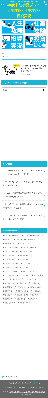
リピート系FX (39, 275)
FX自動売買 (37, 235)
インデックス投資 (28, 251)
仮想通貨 (8, 287)
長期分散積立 (9, 303)
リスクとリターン (29, 271)
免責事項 (22, 387)
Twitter (38, 383)
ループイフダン (30, 279)
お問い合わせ (10, 387)
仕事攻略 (35, 283)
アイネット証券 (10, 251)
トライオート (9, 259)
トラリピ (24, 259)
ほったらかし (9, 243)
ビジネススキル (10, 267)
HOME (5, 377)
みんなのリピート (29, 247)
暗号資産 (8, 295)
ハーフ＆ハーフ (29, 263)
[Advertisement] (24, 129)
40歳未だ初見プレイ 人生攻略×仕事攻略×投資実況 (24, 10)
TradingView (31, 239)
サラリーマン (9, 255)
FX (26, 235)
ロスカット (9, 283)
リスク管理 (9, 275)
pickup (7, 239)
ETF (16, 235)
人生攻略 (22, 283)
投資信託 (21, 287)
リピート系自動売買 (12, 279)
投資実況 (8, 291)
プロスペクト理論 (11, 271)
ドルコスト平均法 (11, 263)
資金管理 (8, 299)
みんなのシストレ (11, 247)
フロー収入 (26, 267)
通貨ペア (21, 299)
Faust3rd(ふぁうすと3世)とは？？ (21, 383)
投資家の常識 (23, 291)
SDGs (19, 239)
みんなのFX (25, 243)
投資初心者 (34, 287)
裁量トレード (22, 295)
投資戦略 (37, 291)
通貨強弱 (33, 299)
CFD (7, 235)
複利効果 (36, 295)
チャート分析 (25, 255)
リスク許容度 (23, 275)
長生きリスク (25, 303)
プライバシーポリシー (35, 387)
